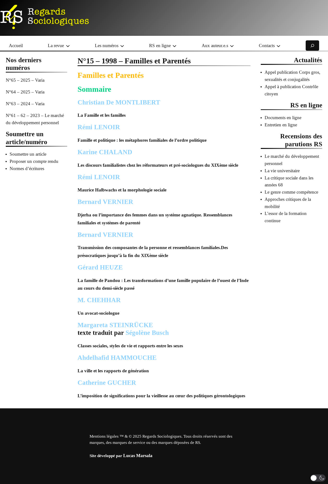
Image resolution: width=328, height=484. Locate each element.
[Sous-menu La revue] (68, 45)
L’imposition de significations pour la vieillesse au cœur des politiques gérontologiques (161, 395)
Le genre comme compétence (291, 192)
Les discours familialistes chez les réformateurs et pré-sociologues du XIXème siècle (158, 165)
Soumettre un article (28, 154)
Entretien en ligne (281, 124)
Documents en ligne (283, 117)
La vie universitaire (282, 170)
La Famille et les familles (102, 115)
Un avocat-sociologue (98, 313)
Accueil (16, 45)
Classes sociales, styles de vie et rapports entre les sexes (130, 345)
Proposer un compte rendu (34, 161)
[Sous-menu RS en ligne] (174, 45)
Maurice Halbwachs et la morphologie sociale (122, 189)
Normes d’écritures (27, 168)
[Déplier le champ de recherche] (312, 45)
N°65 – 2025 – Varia (25, 80)
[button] (318, 478)
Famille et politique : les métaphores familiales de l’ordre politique (142, 140)
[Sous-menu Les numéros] (122, 45)
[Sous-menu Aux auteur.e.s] (232, 45)
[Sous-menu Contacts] (278, 45)
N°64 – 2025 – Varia (25, 91)
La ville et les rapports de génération (113, 370)
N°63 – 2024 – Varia (25, 103)
